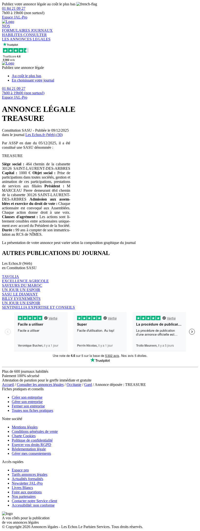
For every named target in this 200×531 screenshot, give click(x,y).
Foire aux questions (27, 492)
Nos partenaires (24, 496)
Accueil (8, 384)
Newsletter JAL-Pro (27, 483)
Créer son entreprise (27, 397)
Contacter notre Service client (34, 501)
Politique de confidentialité (32, 440)
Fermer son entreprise (28, 406)
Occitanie (74, 384)
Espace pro (20, 470)
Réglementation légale (29, 449)
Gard (88, 384)
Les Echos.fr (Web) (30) (44, 135)
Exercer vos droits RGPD (31, 445)
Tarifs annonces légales (29, 474)
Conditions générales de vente (35, 431)
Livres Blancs (22, 488)
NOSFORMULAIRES (16, 28)
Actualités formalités (27, 479)
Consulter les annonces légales (40, 384)
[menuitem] (105, 76)
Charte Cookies (24, 436)
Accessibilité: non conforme (33, 505)
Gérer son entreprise (27, 402)
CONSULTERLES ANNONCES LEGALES (26, 37)
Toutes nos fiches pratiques (32, 410)
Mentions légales (25, 427)
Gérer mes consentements (31, 453)
